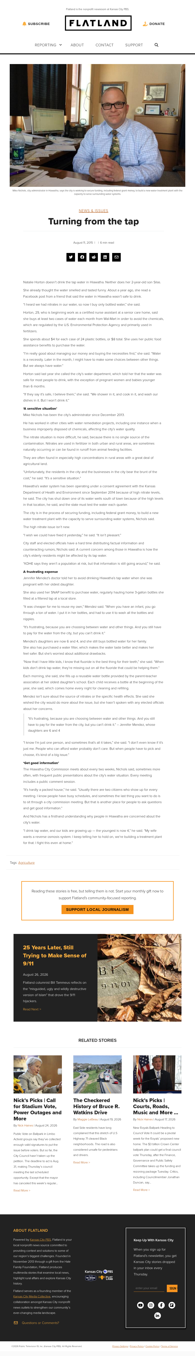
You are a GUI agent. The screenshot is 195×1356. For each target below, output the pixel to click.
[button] (60, 44)
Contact (105, 44)
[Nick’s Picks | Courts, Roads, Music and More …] (157, 1074)
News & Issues (93, 210)
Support (134, 44)
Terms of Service (169, 1346)
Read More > (22, 1190)
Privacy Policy (137, 1346)
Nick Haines (25, 1125)
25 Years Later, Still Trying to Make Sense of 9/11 (54, 955)
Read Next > (32, 1009)
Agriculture (26, 862)
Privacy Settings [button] (120, 1346)
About (77, 44)
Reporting (45, 44)
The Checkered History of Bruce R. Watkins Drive (96, 1106)
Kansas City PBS (40, 1239)
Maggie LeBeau (88, 1119)
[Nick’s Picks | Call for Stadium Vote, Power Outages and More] (38, 1074)
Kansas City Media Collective (31, 1296)
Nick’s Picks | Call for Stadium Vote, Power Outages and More (38, 1109)
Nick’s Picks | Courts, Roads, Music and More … (155, 1106)
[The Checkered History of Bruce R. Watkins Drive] (97, 1074)
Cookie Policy (152, 1346)
